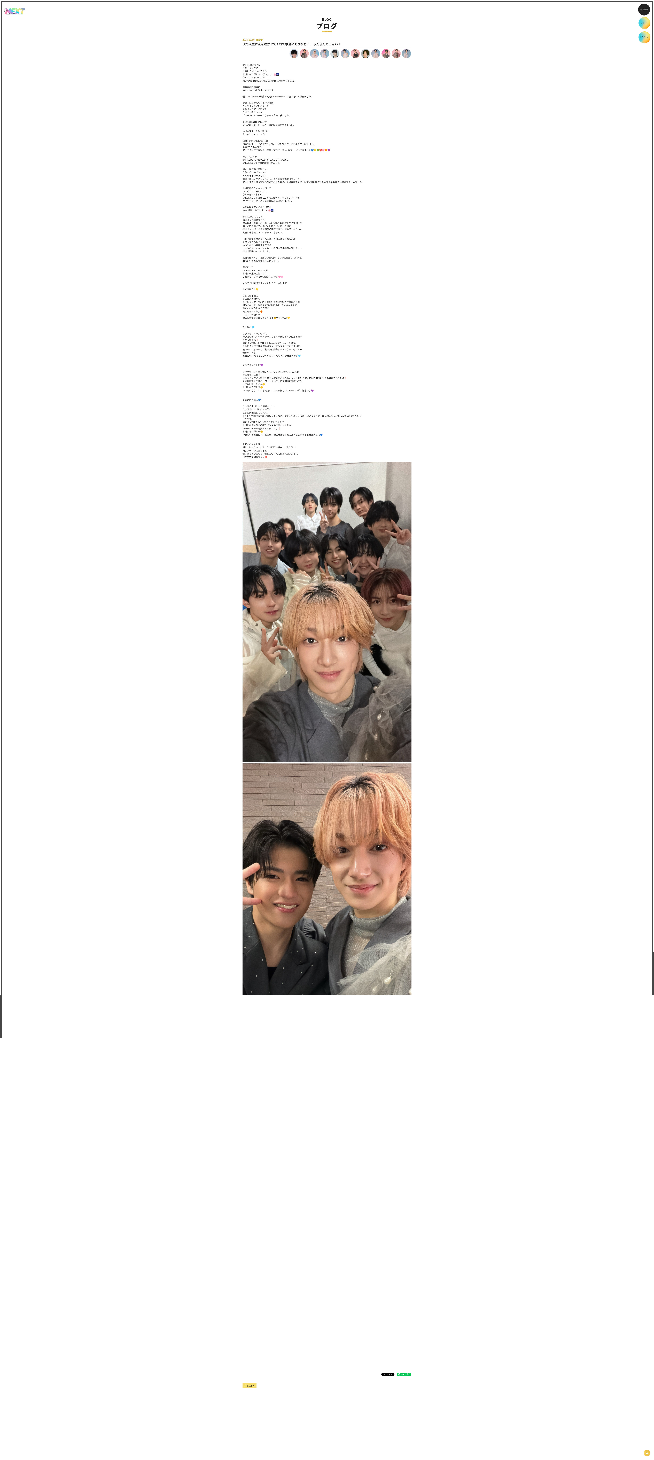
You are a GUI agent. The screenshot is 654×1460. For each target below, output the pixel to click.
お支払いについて (285, 1450)
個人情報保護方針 (319, 1450)
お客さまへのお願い (341, 1450)
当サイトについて (241, 1450)
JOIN (644, 23)
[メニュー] (644, 9)
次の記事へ (404, 1385)
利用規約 (302, 1450)
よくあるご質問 (399, 1450)
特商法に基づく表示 (365, 1450)
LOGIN (644, 37)
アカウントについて (263, 1450)
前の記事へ (249, 1385)
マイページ (416, 1450)
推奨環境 (383, 1450)
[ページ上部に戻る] (647, 1453)
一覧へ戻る (327, 1385)
